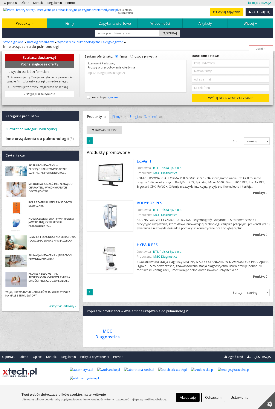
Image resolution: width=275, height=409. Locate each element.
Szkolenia (153, 116)
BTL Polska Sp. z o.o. (167, 168)
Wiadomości (160, 23)
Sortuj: (238, 141)
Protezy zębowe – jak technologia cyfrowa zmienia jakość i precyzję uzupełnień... (49, 277)
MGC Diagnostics (165, 173)
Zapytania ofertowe (115, 23)
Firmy (69, 23)
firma (123, 56)
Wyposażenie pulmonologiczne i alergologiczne (90, 42)
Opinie (37, 357)
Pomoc (118, 357)
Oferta (24, 357)
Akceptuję (106, 97)
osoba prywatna (145, 56)
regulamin (113, 97)
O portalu (8, 357)
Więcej (249, 23)
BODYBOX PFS (149, 202)
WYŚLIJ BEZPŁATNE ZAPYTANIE (230, 98)
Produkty (23, 23)
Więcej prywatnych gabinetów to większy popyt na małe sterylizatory (38, 293)
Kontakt (51, 357)
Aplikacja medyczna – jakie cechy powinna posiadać (50, 257)
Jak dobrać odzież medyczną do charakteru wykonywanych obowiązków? (51, 187)
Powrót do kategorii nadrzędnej (32, 129)
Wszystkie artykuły (61, 306)
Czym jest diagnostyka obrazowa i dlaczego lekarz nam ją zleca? (52, 238)
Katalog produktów (40, 42)
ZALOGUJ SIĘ (260, 12)
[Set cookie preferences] (266, 400)
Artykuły (205, 23)
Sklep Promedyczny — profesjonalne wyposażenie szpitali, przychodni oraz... (48, 169)
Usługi (135, 116)
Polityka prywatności (94, 357)
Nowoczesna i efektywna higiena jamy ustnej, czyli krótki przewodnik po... (51, 222)
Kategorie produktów (22, 116)
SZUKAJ (171, 33)
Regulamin (68, 357)
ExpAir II (144, 161)
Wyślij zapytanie (228, 12)
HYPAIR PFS (147, 244)
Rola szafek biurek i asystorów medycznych (50, 204)
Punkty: (260, 193)
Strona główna (13, 42)
